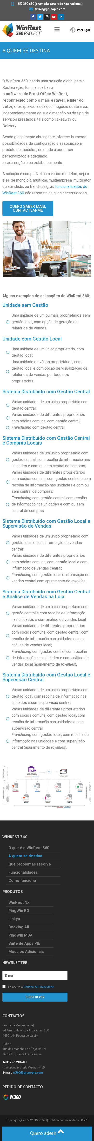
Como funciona (22, 880)
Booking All (18, 927)
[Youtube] (54, 17)
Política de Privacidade (39, 987)
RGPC (84, 1120)
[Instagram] (47, 17)
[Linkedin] (61, 17)
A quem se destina (25, 856)
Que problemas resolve (29, 864)
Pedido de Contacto (22, 1086)
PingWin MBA (20, 935)
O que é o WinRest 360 (28, 848)
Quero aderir (44, 1133)
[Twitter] (40, 17)
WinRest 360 (38, 1120)
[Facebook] (33, 17)
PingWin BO (18, 910)
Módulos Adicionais (26, 951)
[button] (27, 208)
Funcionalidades (23, 872)
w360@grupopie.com (28, 1072)
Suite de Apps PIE (24, 943)
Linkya (14, 919)
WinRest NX (19, 902)
